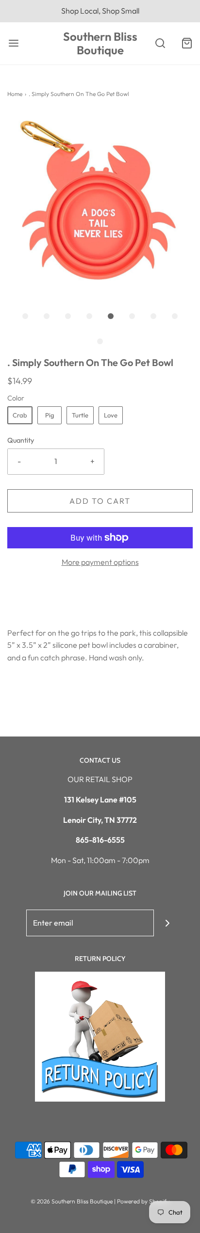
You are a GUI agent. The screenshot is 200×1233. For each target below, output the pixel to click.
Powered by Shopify (143, 1201)
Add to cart (100, 501)
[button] (100, 205)
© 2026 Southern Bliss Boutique (72, 1201)
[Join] (167, 923)
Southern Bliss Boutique (100, 44)
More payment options (100, 562)
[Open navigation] (13, 43)
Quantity (20, 440)
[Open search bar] (160, 43)
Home (14, 93)
